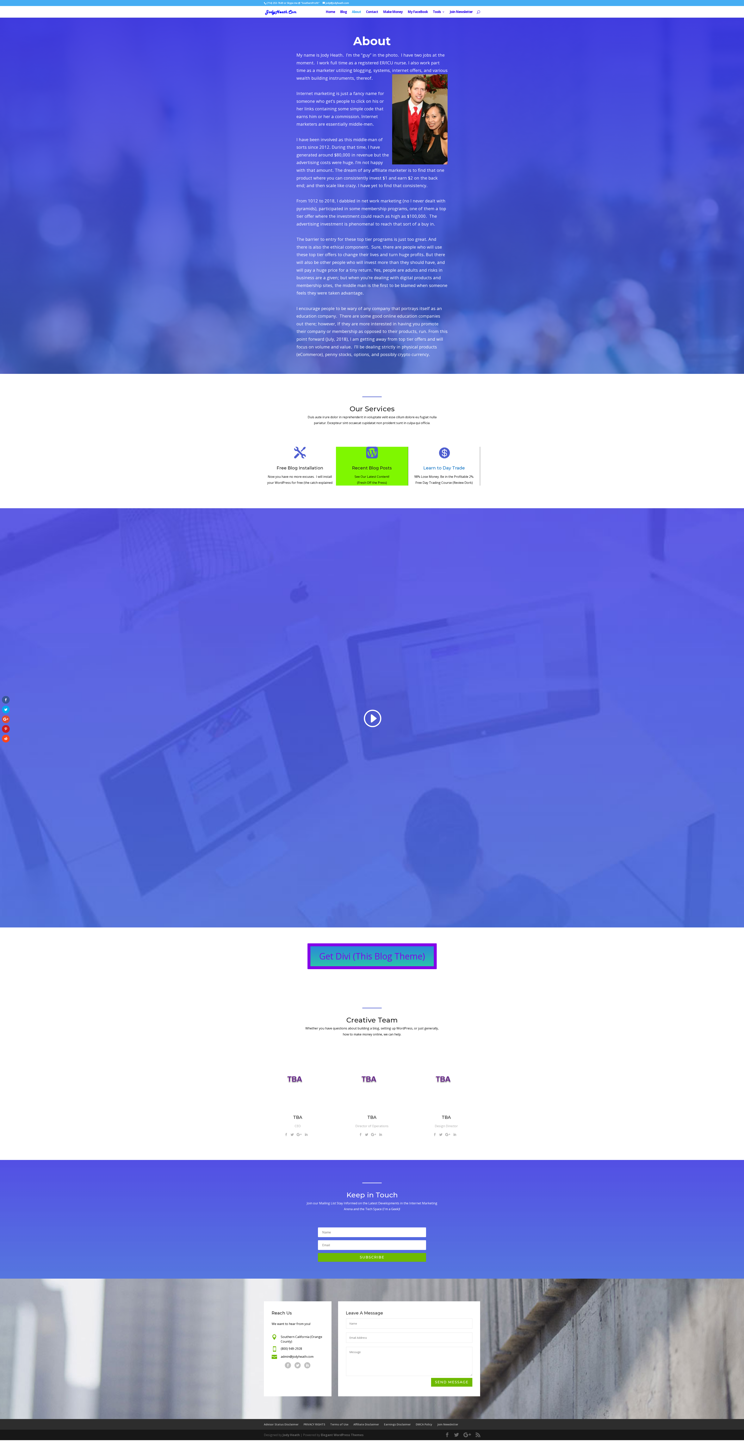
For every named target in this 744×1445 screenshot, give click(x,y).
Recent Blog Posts (372, 468)
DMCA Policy (424, 1424)
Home (330, 12)
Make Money (393, 12)
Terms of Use (339, 1424)
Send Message (451, 1382)
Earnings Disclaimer (397, 1424)
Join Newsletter (461, 12)
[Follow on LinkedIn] (307, 1365)
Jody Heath (291, 1435)
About (356, 12)
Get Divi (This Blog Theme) (372, 956)
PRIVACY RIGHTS (314, 1424)
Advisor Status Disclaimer (281, 1424)
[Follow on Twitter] (297, 1365)
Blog (343, 12)
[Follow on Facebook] (288, 1365)
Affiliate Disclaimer (366, 1424)
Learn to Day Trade (444, 468)
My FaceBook (418, 12)
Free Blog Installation (300, 468)
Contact (372, 12)
